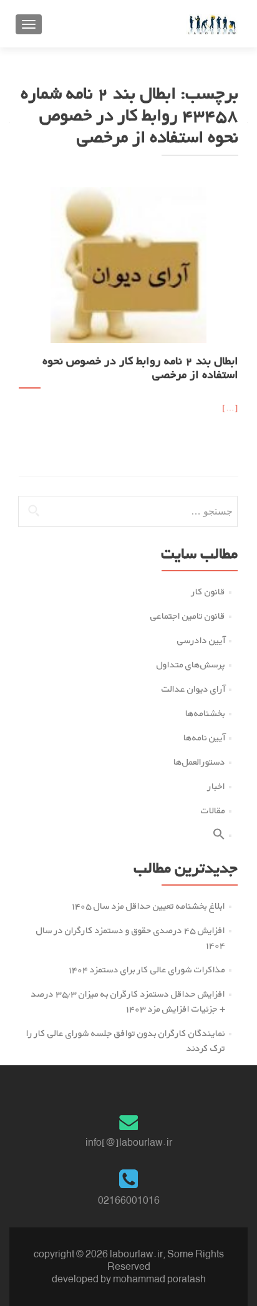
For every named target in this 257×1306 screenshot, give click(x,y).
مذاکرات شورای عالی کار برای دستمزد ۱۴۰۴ (147, 969)
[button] (219, 837)
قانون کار (208, 591)
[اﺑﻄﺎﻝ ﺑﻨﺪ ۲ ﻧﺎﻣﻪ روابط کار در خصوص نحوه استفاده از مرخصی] (128, 264)
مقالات (213, 810)
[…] (230, 407)
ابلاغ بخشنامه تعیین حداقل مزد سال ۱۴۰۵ (148, 906)
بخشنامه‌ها (205, 713)
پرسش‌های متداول (191, 664)
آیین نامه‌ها (204, 737)
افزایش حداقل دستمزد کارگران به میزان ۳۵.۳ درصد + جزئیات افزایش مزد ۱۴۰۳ (128, 1001)
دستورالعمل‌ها (199, 762)
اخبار (216, 786)
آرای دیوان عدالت (193, 689)
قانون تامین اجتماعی (187, 616)
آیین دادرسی (201, 640)
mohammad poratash (159, 1279)
